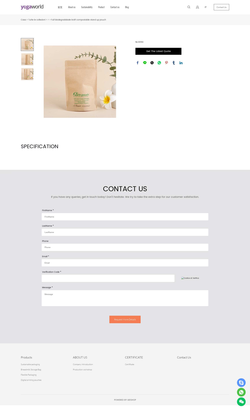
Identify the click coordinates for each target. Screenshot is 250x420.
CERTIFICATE (134, 357)
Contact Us (221, 7)
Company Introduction (83, 364)
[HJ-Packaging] (241, 382)
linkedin (181, 63)
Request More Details (125, 319)
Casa (23, 19)
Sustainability (86, 7)
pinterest (166, 63)
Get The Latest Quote (158, 51)
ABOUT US (80, 357)
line (145, 63)
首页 (60, 7)
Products (26, 357)
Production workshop (82, 369)
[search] (188, 7)
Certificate (129, 364)
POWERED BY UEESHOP (125, 400)
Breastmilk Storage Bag (31, 369)
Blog (127, 7)
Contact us (114, 7)
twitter (152, 63)
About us (71, 7)
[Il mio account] (197, 7)
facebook (137, 63)
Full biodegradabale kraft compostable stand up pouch (78, 19)
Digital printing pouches (31, 380)
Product (101, 7)
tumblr (174, 63)
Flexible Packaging (28, 374)
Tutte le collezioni (36, 19)
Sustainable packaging (30, 364)
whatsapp (159, 63)
